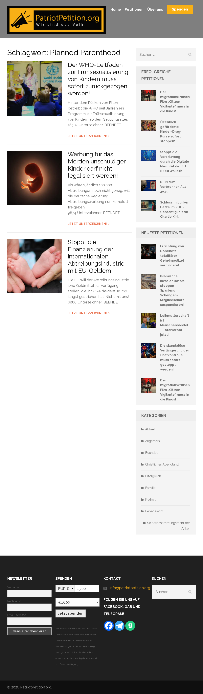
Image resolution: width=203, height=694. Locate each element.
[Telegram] (119, 626)
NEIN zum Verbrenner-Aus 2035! (173, 186)
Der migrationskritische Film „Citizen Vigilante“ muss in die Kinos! (176, 101)
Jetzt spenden (70, 613)
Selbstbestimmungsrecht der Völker (168, 525)
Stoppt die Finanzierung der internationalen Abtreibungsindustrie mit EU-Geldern (96, 256)
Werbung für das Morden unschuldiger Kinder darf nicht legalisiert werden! (96, 165)
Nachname (14, 601)
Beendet (151, 453)
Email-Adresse (16, 615)
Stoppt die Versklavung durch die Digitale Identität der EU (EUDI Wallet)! (174, 161)
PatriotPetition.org (35, 687)
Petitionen (134, 9)
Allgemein (152, 441)
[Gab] (130, 626)
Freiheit (150, 499)
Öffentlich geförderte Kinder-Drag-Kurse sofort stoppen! (171, 131)
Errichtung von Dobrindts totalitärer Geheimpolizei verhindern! (172, 255)
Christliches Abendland (162, 464)
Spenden (180, 9)
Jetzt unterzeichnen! (87, 136)
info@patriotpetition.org (128, 588)
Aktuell (150, 429)
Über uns (155, 9)
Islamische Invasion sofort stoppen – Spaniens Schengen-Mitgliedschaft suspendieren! (172, 290)
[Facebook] (109, 626)
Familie (150, 488)
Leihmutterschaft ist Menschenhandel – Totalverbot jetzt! (174, 325)
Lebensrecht (154, 511)
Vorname (13, 587)
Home (115, 9)
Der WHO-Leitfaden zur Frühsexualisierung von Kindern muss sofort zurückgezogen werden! (98, 79)
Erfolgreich (153, 476)
